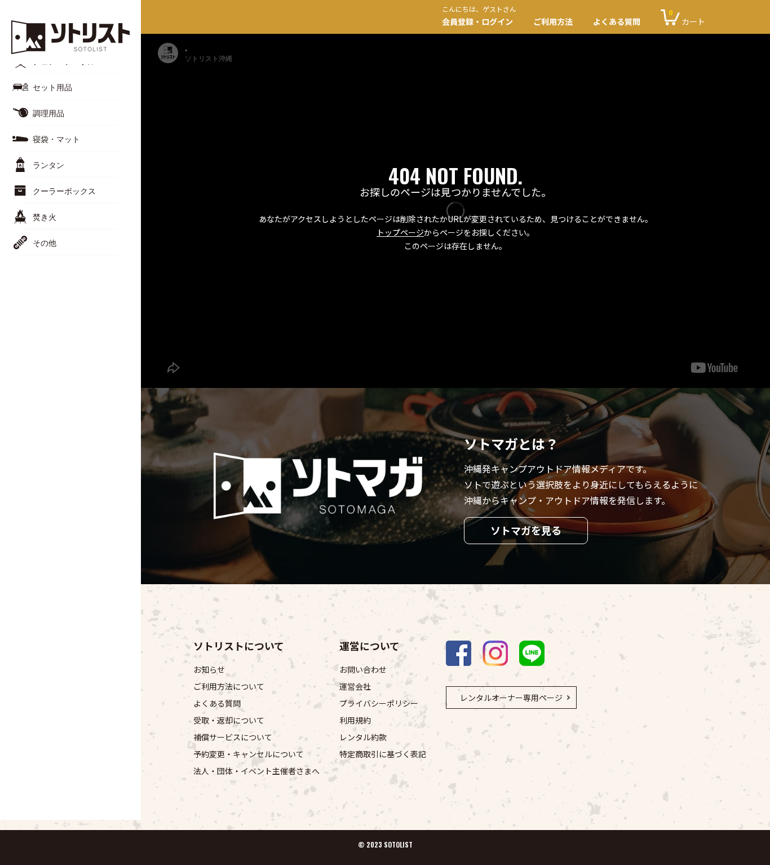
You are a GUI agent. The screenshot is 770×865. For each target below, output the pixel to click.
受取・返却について (228, 720)
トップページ (400, 232)
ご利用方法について (228, 686)
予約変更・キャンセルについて (248, 754)
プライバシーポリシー (378, 703)
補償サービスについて (232, 737)
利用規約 (355, 720)
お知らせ (209, 669)
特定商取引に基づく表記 (382, 754)
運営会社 (355, 686)
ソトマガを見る (525, 530)
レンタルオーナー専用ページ (511, 697)
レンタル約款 (363, 737)
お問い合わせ (363, 669)
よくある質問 (616, 21)
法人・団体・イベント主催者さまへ (256, 770)
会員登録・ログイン (479, 17)
